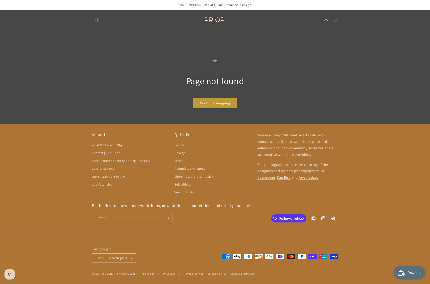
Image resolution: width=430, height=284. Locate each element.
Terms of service (193, 273)
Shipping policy (217, 273)
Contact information (242, 273)
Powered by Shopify (127, 273)
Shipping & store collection (194, 177)
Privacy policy (171, 273)
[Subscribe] (167, 218)
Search (179, 145)
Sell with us (182, 184)
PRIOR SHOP (108, 273)
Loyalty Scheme (103, 169)
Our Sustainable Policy (108, 177)
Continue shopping (215, 103)
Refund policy (151, 273)
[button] (97, 20)
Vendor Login (184, 192)
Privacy (179, 153)
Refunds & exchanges (189, 169)
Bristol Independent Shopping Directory (121, 161)
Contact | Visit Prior (106, 153)
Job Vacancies (102, 184)
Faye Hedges (309, 177)
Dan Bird (284, 177)
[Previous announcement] (142, 5)
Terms (178, 161)
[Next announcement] (288, 5)
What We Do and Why (107, 145)
